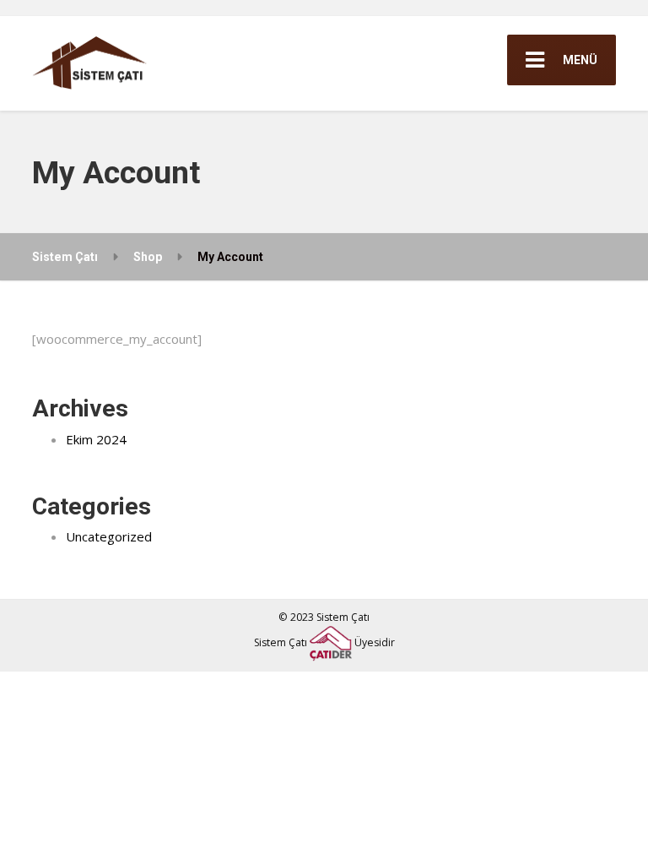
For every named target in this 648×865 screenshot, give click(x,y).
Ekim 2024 (96, 439)
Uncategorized (109, 536)
